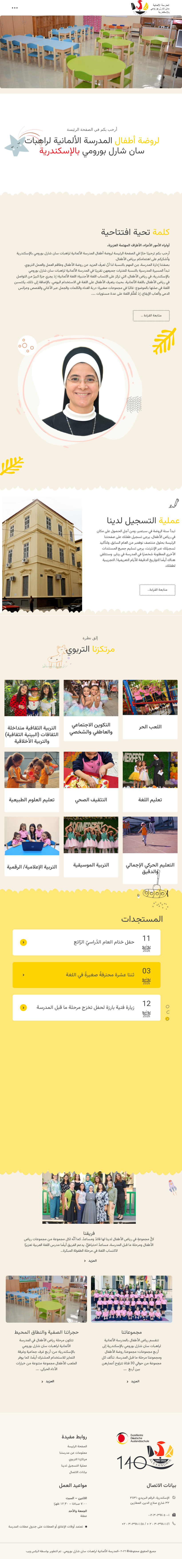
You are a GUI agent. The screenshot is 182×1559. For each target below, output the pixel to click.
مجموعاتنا (131, 1332)
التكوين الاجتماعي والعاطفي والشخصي (91, 728)
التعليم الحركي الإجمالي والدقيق (150, 868)
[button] (167, 1006)
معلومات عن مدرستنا (73, 1453)
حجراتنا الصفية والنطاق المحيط (46, 1332)
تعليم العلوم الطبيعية (32, 800)
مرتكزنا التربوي (78, 1459)
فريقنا (89, 1233)
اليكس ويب (32, 1551)
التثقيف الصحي (91, 800)
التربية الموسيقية (91, 865)
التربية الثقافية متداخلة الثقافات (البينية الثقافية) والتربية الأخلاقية (31, 734)
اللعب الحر (150, 727)
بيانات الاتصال (78, 1472)
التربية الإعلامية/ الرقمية (32, 867)
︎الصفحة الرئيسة (77, 1446)
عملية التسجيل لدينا (74, 1465)
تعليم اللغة (150, 800)
